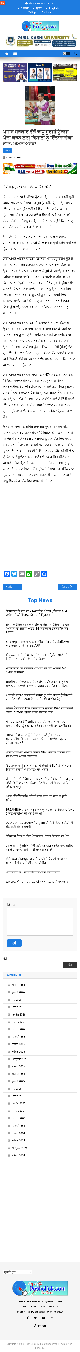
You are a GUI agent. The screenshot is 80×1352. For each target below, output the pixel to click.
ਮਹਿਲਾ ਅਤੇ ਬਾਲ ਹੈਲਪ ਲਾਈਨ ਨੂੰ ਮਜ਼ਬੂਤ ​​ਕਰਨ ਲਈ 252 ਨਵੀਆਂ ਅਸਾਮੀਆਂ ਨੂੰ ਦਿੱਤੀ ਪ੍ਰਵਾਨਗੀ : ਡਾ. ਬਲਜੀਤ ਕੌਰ (15, 586)
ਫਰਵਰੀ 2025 (19, 1118)
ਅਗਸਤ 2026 (19, 984)
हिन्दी (39, 8)
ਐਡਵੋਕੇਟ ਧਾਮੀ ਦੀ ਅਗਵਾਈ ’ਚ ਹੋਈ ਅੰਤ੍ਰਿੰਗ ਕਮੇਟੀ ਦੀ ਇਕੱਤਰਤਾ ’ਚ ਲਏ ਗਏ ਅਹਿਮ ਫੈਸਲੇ (37, 657)
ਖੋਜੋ (5, 959)
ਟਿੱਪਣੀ (12, 905)
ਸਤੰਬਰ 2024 (18, 1155)
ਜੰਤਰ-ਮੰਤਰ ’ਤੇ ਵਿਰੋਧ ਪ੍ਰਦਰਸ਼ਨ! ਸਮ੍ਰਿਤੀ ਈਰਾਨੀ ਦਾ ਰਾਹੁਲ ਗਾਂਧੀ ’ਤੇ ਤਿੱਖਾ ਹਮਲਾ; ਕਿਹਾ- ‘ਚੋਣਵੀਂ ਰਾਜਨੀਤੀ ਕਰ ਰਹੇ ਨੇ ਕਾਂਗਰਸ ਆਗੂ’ (39, 783)
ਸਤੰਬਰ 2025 (18, 1066)
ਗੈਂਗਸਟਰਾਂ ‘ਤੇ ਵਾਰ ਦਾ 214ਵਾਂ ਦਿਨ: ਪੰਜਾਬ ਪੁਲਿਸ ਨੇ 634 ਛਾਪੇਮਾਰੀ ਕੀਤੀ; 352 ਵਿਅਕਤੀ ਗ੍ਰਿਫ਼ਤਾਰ (36, 613)
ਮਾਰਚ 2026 (18, 1022)
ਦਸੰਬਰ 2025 (18, 1044)
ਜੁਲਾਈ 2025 (18, 1081)
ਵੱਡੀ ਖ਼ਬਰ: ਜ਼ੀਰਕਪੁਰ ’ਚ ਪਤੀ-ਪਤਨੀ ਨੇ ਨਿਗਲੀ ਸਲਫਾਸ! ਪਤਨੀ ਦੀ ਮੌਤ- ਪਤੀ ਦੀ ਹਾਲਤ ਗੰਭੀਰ (36, 861)
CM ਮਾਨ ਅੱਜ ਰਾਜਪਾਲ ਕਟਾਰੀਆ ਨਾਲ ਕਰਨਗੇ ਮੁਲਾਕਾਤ (37, 882)
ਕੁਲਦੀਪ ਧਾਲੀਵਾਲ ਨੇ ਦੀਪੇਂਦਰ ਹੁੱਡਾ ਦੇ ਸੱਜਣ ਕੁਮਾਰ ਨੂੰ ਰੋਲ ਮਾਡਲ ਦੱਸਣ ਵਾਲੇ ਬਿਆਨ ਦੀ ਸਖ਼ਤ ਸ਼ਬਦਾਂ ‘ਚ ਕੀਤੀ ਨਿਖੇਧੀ (38, 683)
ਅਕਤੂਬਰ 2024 (19, 1148)
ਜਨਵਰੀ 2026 (19, 1036)
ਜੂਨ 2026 (17, 999)
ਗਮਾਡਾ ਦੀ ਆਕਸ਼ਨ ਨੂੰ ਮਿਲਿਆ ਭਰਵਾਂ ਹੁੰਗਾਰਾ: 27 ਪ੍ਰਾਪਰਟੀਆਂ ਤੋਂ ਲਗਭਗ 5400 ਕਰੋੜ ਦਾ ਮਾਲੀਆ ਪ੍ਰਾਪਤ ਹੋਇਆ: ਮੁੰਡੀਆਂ (37, 739)
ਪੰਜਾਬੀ (25, 8)
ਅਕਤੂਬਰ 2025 (19, 1059)
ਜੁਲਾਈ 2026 (18, 992)
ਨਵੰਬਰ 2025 (18, 1051)
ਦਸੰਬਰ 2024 (18, 1133)
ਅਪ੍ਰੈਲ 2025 (18, 1103)
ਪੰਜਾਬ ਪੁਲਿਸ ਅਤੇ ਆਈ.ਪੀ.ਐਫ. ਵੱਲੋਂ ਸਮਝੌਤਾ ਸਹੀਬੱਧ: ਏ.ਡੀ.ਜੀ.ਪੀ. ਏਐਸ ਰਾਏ (69, 586)
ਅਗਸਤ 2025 (19, 1073)
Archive (46, 12)
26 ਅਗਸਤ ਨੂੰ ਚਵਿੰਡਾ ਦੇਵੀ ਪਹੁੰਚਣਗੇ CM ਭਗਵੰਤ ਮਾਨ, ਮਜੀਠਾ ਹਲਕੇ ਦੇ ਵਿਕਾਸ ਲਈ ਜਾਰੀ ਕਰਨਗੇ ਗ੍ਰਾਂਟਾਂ (40, 847)
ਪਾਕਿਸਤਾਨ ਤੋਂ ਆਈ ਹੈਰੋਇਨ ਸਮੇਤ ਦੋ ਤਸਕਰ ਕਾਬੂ (33, 872)
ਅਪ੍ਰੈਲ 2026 (18, 1014)
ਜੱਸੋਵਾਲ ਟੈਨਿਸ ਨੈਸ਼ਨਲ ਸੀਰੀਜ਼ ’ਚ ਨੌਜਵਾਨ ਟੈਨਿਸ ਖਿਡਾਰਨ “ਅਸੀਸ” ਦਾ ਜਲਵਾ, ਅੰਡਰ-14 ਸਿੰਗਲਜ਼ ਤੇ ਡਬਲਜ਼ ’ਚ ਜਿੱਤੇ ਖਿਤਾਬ (37, 628)
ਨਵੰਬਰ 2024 (18, 1140)
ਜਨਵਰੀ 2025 (19, 1125)
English (54, 8)
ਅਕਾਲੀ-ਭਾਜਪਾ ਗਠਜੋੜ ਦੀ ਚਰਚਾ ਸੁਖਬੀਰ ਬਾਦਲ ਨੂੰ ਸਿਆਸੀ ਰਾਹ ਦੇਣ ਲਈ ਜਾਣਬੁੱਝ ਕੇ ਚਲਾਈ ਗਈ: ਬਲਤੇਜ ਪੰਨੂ (39, 697)
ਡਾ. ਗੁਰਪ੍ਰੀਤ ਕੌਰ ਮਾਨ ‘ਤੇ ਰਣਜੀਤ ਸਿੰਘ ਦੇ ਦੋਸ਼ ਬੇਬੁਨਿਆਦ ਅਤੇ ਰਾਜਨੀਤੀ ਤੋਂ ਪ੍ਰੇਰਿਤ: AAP (37, 643)
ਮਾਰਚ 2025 (18, 1110)
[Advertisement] (40, 528)
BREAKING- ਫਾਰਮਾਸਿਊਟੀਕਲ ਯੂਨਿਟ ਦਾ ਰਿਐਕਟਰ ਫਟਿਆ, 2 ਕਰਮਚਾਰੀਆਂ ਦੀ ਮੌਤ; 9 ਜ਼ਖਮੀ (40, 811)
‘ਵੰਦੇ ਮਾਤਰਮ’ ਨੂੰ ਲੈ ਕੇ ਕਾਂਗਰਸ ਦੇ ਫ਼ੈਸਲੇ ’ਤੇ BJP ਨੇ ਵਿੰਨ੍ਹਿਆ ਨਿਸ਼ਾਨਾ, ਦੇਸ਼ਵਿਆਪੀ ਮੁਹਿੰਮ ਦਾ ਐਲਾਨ (38, 767)
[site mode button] (66, 53)
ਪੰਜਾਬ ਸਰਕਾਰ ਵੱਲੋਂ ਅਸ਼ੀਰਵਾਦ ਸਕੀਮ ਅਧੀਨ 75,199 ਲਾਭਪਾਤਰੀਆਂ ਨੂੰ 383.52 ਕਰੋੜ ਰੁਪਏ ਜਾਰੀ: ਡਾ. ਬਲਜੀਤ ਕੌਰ (39, 724)
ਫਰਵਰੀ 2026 (19, 1029)
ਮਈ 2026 (17, 1007)
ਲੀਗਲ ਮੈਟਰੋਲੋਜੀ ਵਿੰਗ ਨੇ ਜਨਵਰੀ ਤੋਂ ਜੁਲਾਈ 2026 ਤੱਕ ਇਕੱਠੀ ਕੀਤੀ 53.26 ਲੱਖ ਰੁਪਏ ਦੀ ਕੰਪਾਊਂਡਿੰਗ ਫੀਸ (39, 710)
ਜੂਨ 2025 (17, 1088)
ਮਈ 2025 (17, 1096)
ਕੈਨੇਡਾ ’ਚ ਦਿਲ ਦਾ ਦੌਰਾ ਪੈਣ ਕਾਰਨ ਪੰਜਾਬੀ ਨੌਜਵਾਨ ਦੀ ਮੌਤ (37, 836)
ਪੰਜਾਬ (7, 150)
